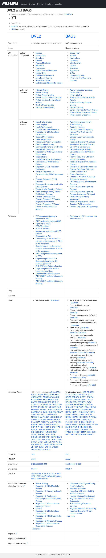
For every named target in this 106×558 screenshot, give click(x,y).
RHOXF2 (55, 429)
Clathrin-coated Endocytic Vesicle (49, 82)
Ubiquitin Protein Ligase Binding (82, 483)
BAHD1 (40, 399)
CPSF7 (48, 402)
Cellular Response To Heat (80, 149)
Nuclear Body (41, 72)
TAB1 (48, 437)
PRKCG (55, 424)
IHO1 (43, 414)
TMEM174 (84, 429)
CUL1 (40, 404)
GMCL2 (46, 412)
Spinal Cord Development (80, 146)
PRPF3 (34, 427)
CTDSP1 (75, 397)
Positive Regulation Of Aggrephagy (84, 206)
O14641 (34, 468)
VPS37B (78, 434)
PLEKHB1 (69, 422)
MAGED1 (75, 414)
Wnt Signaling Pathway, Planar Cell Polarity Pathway (48, 192)
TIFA (33, 439)
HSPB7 (89, 409)
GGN (90, 404)
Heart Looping (41, 124)
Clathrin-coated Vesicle (45, 75)
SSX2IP (42, 437)
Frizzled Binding (42, 89)
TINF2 (76, 429)
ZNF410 (41, 449)
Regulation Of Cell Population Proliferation (47, 167)
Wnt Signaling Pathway (45, 144)
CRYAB (68, 397)
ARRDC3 (90, 392)
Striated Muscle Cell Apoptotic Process (82, 138)
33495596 (74, 312)
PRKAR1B (90, 422)
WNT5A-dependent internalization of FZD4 (49, 254)
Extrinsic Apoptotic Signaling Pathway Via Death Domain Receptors (81, 132)
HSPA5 (86, 407)
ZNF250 (55, 447)
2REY (33, 473)
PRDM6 (82, 422)
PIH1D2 (75, 419)
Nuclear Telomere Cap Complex (82, 496)
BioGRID (14, 26)
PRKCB (49, 424)
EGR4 (74, 402)
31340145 (68, 14)
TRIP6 (88, 432)
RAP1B (60, 427)
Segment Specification (45, 136)
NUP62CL (35, 419)
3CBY (44, 473)
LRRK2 (54, 414)
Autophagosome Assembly (80, 121)
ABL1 (51, 392)
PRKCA (42, 424)
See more (36, 528)
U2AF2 (59, 439)
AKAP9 (57, 392)
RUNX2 (48, 432)
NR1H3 (87, 417)
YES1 (52, 444)
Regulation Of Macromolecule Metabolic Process (47, 504)
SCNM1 (34, 434)
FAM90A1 (43, 409)
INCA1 (74, 412)
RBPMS (42, 429)
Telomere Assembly (78, 488)
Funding (49, 3)
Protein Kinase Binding (45, 94)
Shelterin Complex (77, 493)
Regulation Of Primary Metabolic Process (49, 492)
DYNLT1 (41, 407)
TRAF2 (53, 439)
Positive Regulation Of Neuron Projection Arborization (48, 200)
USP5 (46, 442)
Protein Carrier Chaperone (80, 114)
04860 (67, 459)
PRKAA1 (34, 424)
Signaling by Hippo (43, 223)
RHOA (48, 429)
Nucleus (39, 53)
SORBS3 (35, 437)
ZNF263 (34, 449)
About (23, 3)
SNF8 (48, 434)
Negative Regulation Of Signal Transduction (82, 499)
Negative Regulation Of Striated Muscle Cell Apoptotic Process (82, 143)
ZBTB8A (34, 447)
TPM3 (47, 439)
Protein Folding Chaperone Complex (80, 79)
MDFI (82, 414)
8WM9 (58, 476)
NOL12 (59, 417)
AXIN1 (57, 397)
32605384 (74, 352)
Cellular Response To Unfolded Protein (82, 153)
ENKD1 (59, 407)
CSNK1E (55, 402)
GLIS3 (68, 407)
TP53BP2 (69, 432)
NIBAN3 (75, 417)
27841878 (74, 307)
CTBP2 (34, 404)
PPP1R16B (56, 422)
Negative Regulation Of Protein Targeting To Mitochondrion (82, 202)
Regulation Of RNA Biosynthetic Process (48, 517)
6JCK (53, 476)
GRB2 (33, 414)
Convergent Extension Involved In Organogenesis (49, 185)
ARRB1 (39, 397)
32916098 (75, 325)
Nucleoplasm (41, 55)
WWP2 (47, 444)
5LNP (33, 476)
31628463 (55, 300)
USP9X (52, 442)
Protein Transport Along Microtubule (79, 197)
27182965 (74, 377)
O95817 (68, 468)
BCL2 (90, 394)
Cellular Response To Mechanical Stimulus (83, 182)
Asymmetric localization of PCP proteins (48, 232)
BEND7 (51, 399)
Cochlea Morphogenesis (45, 196)
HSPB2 (68, 409)
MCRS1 (53, 417)
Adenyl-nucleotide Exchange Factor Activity (81, 91)
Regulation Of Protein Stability (82, 491)
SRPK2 (81, 427)
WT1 (41, 444)
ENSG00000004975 (39, 464)
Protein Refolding (77, 486)
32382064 (82, 352)
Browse (32, 3)
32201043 (82, 377)
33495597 (74, 332)
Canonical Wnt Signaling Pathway (49, 189)
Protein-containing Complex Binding (81, 103)
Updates (58, 3)
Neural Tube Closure (44, 121)
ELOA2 (53, 407)
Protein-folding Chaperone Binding (83, 112)
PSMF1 (48, 427)
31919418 (85, 327)
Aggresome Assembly (79, 179)
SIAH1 (68, 427)
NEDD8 (68, 417)
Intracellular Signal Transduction (48, 159)
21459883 (74, 347)
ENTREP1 (82, 402)
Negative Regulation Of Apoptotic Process (83, 163)
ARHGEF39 (54, 394)
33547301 (75, 302)
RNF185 (34, 432)
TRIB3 (76, 432)
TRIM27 (82, 432)
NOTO (81, 417)
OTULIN (43, 419)
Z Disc (72, 72)
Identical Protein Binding (45, 107)
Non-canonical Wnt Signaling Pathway (47, 163)
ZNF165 (48, 447)
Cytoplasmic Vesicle (44, 77)
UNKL (72, 434)
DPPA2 (34, 407)
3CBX (38, 473)
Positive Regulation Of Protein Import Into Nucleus (82, 158)
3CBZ (49, 473)
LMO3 (48, 414)
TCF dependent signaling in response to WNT (46, 217)
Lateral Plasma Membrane (46, 70)
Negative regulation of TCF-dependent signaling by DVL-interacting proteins (47, 261)
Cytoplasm (40, 58)
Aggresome (40, 67)
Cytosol (39, 60)
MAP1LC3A (44, 417)
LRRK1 (92, 412)
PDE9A (93, 417)
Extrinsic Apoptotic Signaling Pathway (81, 187)
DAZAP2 (68, 399)
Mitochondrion (75, 62)
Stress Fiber (75, 53)
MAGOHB (35, 417)
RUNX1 (82, 424)
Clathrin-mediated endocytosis (48, 273)
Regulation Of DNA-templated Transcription (47, 133)
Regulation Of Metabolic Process (49, 520)
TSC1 (94, 432)
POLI (43, 422)
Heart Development (43, 139)
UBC (67, 434)
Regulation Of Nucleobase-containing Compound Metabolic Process (48, 498)
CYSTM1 (90, 397)
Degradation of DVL (43, 236)
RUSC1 (54, 432)
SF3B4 (88, 424)
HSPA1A (79, 407)
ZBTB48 (58, 444)
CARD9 (34, 402)
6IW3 (49, 476)
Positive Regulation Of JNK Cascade (47, 180)
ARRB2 (46, 397)
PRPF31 (41, 427)
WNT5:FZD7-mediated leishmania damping (49, 277)
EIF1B (47, 407)
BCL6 (45, 399)
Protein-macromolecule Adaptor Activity (48, 101)
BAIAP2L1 (83, 394)
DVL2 (36, 36)
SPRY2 (74, 427)
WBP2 (85, 434)
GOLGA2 (52, 412)
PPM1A (48, 422)
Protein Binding (42, 92)
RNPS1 (41, 432)
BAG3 (70, 36)
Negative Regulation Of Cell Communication (81, 512)
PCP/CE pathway (43, 226)
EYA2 (89, 402)
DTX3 (80, 399)
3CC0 (54, 473)
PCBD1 (57, 419)
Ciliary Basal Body (77, 75)
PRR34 (68, 424)
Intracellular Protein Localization (48, 141)
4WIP (59, 473)
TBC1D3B (88, 427)
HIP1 (39, 414)
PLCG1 (90, 419)
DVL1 (85, 399)
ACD (84, 392)
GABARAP (57, 409)
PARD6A (50, 419)
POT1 (76, 422)
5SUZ (43, 476)
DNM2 (75, 399)
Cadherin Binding (76, 107)
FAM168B (69, 404)
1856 (33, 454)
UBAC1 (34, 442)
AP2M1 (41, 394)
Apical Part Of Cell (43, 80)
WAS (37, 444)
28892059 (91, 375)
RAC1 (53, 427)
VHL (33, 444)
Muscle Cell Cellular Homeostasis (83, 166)
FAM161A (35, 409)
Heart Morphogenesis (44, 126)
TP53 (42, 439)
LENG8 (81, 412)
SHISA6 (95, 424)
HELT (73, 407)
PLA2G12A (35, 422)
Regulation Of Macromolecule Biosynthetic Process (47, 524)
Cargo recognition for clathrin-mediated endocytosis (47, 269)
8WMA (34, 478)
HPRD (13, 29)
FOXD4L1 (84, 404)
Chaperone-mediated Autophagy (82, 176)
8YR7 (45, 478)
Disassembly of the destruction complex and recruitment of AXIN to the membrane (49, 241)
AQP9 (46, 394)
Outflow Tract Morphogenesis (47, 129)
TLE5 (38, 439)
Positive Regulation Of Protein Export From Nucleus (82, 170)
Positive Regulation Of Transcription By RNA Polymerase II (49, 174)
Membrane (40, 65)
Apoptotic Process (77, 126)
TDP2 (53, 437)
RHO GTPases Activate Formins (49, 266)
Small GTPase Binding (45, 104)
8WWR (40, 478)
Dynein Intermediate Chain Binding (83, 109)
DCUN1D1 (53, 404)
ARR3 (33, 397)
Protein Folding (76, 124)
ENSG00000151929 (73, 464)
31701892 (91, 385)
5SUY (38, 476)
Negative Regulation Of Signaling (83, 508)
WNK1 (90, 434)
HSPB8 (68, 412)
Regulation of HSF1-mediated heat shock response (83, 217)
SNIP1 (53, 434)
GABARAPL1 (36, 412)
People (40, 3)
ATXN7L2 (74, 394)
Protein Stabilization (78, 174)
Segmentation (41, 156)
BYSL (57, 399)
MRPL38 (88, 414)
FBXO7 (77, 404)
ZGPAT (41, 447)
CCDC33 (41, 402)
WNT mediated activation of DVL (49, 221)
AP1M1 (34, 394)
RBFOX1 (34, 429)
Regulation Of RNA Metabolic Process (47, 487)
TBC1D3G (69, 429)
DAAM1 (46, 404)
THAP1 (59, 437)
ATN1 (51, 397)
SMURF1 (41, 434)
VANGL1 (58, 442)
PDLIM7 (68, 419)
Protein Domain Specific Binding (48, 97)
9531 (67, 454)
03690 (33, 459)
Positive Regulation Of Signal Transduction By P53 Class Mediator (47, 206)
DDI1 (60, 404)
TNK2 (90, 429)
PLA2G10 (83, 419)
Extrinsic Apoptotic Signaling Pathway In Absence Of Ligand (82, 192)
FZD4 (50, 409)
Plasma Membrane (43, 62)
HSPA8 (93, 407)
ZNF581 (48, 449)
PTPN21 (75, 424)
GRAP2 (60, 412)
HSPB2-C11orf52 (79, 409)
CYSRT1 (83, 397)
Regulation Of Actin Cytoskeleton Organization (49, 153)
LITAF (86, 412)
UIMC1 (40, 442)
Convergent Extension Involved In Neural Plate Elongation (49, 148)
